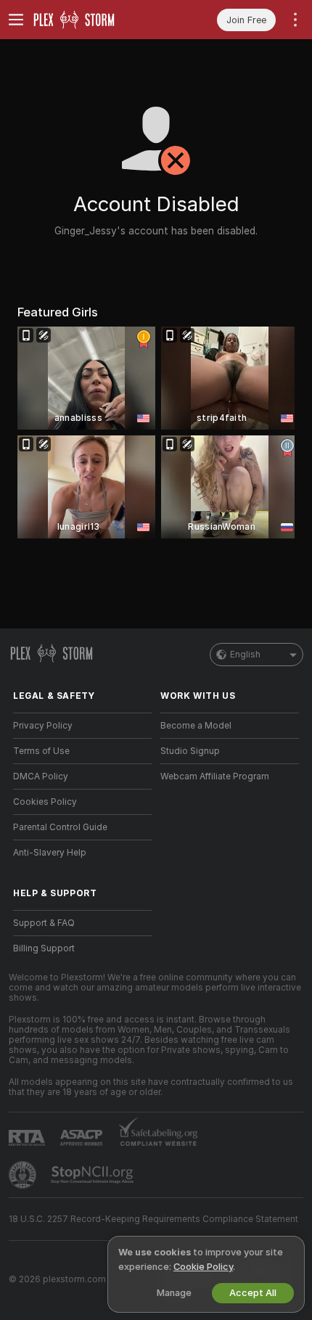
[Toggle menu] (16, 19)
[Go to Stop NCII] (93, 1175)
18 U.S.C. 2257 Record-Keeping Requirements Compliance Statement (153, 1219)
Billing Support (44, 948)
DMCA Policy (40, 776)
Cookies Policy (45, 802)
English (245, 654)
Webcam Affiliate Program (214, 776)
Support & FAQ (44, 923)
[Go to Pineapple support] (24, 1175)
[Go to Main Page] (94, 19)
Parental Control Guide (60, 827)
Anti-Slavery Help (49, 853)
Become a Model (195, 726)
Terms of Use (41, 751)
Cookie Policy (203, 1266)
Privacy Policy (43, 726)
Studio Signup (190, 751)
